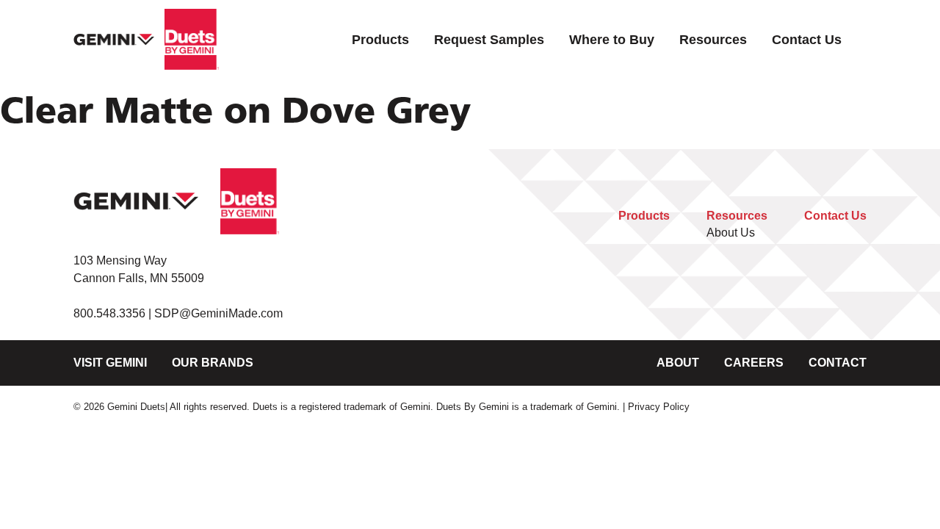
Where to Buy (611, 39)
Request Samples (489, 39)
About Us (730, 232)
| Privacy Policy (656, 406)
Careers (754, 362)
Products (380, 39)
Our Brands (212, 362)
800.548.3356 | (113, 313)
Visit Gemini (110, 362)
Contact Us (807, 39)
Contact (838, 362)
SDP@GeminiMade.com (218, 313)
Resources (713, 39)
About (678, 362)
